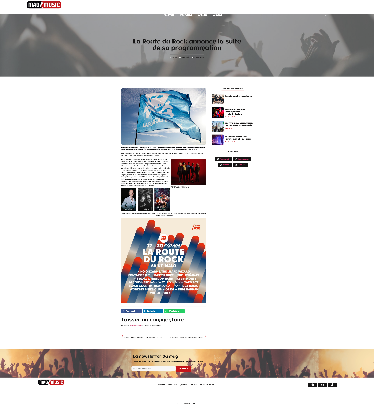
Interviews (186, 14)
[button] (131, 311)
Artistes (202, 14)
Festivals (169, 14)
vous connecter (135, 326)
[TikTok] (332, 385)
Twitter (241, 164)
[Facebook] (312, 385)
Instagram (243, 159)
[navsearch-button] (326, 15)
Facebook (224, 159)
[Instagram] (322, 385)
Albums (217, 14)
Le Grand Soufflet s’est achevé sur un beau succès (238, 137)
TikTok (225, 164)
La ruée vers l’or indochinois (238, 96)
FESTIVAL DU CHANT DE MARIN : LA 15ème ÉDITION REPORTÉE (239, 124)
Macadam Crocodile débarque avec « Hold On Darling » (235, 111)
